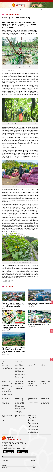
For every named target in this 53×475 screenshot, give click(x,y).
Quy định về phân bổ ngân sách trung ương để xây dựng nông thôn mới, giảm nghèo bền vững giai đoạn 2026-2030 (13, 350)
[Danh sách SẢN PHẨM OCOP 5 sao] (39, 316)
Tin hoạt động (5, 365)
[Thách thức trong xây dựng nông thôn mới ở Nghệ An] (39, 295)
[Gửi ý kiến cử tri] (51, 302)
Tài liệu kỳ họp (5, 367)
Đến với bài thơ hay (45, 403)
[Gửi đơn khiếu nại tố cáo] (51, 359)
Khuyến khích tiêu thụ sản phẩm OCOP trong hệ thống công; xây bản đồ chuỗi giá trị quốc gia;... (13, 327)
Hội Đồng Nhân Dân (22, 9)
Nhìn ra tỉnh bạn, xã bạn (33, 402)
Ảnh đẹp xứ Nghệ (18, 412)
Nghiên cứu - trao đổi (6, 402)
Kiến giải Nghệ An (6, 403)
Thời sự (31, 9)
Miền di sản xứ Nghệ (19, 402)
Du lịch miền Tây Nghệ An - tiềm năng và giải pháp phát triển (20, 410)
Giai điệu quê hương (45, 402)
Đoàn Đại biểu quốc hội (10, 9)
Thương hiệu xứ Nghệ (19, 406)
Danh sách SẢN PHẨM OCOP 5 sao (38, 324)
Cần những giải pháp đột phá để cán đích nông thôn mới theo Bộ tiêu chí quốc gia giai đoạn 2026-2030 (13, 304)
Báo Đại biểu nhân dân (33, 432)
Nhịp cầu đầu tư (44, 384)
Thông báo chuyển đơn (7, 390)
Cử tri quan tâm (39, 9)
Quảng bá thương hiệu (20, 418)
